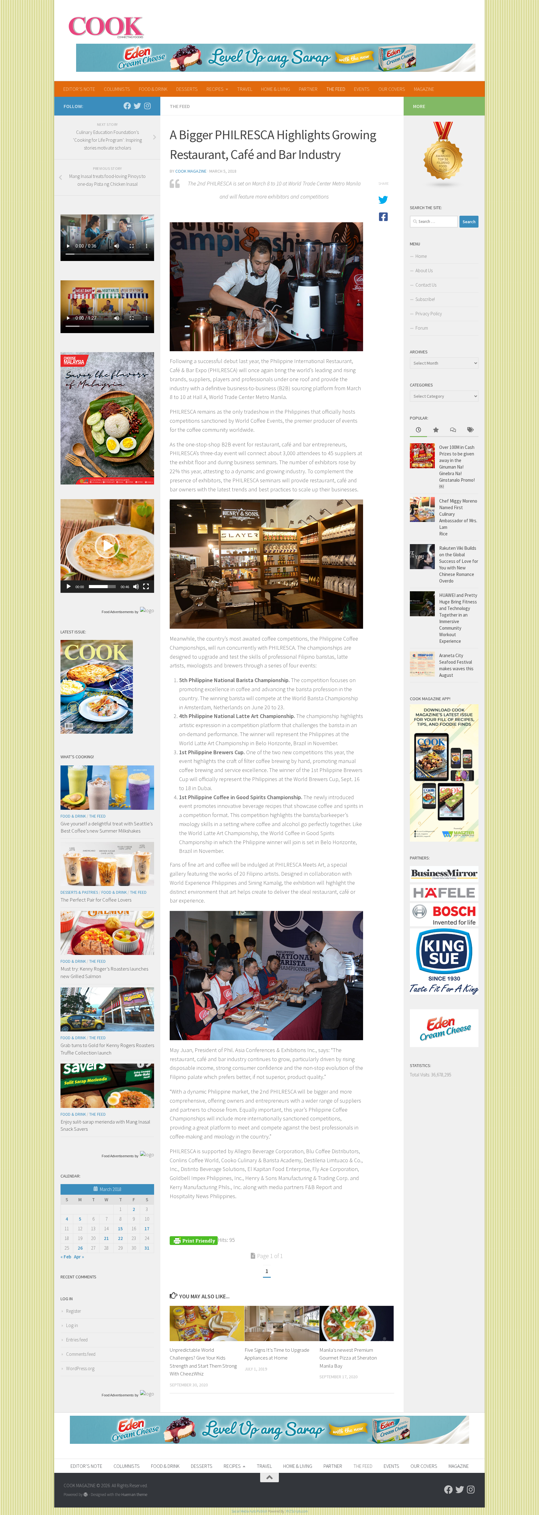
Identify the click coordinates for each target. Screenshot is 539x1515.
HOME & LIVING (275, 89)
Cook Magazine (190, 171)
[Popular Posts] (435, 430)
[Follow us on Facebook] (127, 106)
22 (120, 1238)
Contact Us (425, 285)
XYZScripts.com (297, 1511)
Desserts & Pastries (79, 892)
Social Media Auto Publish (249, 1511)
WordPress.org (80, 1368)
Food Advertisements (118, 612)
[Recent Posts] (418, 430)
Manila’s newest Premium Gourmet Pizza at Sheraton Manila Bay (348, 1357)
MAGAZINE (424, 89)
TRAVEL (244, 89)
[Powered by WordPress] (86, 1495)
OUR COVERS (391, 89)
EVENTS (362, 89)
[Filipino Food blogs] (443, 187)
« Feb (66, 1257)
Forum (421, 328)
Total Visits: (420, 1075)
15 (120, 1229)
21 (106, 1238)
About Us (424, 270)
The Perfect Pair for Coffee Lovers (96, 899)
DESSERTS (187, 89)
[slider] (102, 586)
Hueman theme (134, 1494)
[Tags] (469, 430)
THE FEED (335, 89)
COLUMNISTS (117, 89)
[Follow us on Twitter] (137, 106)
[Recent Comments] (452, 430)
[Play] (69, 586)
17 (146, 1229)
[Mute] (136, 586)
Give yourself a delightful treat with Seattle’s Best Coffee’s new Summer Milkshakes (107, 827)
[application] (107, 546)
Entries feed (77, 1340)
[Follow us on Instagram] (147, 106)
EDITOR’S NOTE (79, 89)
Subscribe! (425, 299)
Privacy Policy (428, 314)
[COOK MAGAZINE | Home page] (106, 26)
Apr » (79, 1257)
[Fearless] (107, 483)
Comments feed (80, 1354)
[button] (107, 546)
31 (146, 1248)
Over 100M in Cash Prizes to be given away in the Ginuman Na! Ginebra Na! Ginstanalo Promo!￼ (457, 466)
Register (73, 1311)
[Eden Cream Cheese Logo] (444, 1045)
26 (80, 1248)
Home (421, 256)
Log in (72, 1325)
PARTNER (308, 89)
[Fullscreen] (146, 586)
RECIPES (215, 89)
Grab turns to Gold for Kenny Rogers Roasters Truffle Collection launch (107, 1049)
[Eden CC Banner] (275, 58)
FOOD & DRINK (153, 89)
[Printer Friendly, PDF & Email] (194, 1240)
